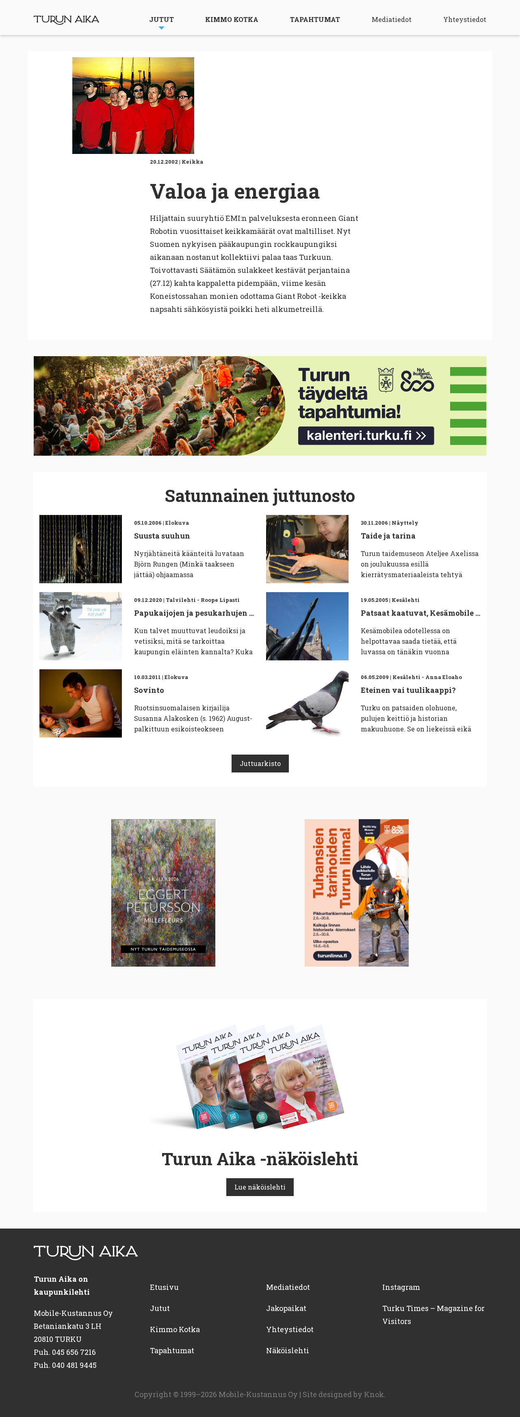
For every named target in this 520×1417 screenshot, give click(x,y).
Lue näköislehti (260, 1187)
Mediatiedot (392, 19)
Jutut (161, 19)
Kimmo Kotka (231, 19)
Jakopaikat (286, 1308)
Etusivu (164, 1287)
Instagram (401, 1287)
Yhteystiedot (464, 19)
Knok (374, 1394)
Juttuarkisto (260, 763)
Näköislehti (287, 1350)
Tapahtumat (315, 19)
